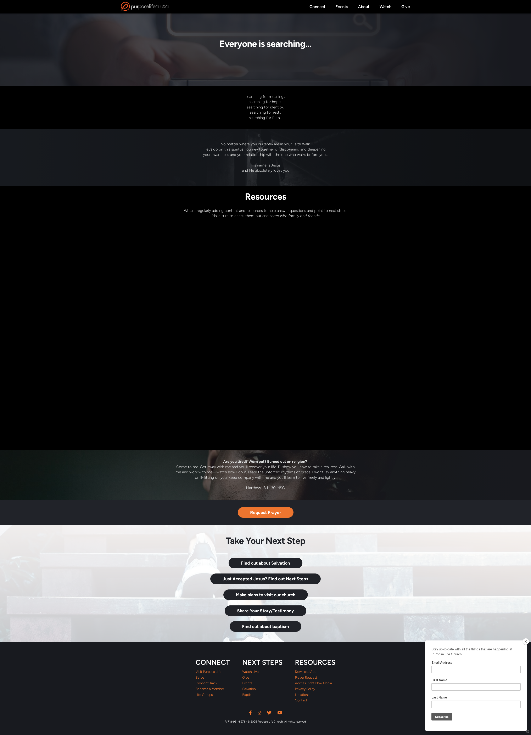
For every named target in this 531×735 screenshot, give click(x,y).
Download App (305, 672)
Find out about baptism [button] (265, 626)
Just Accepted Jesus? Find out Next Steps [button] (265, 578)
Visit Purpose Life (208, 672)
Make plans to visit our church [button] (265, 594)
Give (245, 677)
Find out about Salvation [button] (265, 563)
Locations (302, 695)
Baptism (248, 695)
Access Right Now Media (313, 683)
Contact (301, 700)
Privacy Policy (305, 689)
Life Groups (204, 695)
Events (247, 683)
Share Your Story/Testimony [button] (265, 610)
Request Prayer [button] (265, 512)
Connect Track (206, 683)
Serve (200, 677)
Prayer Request (306, 677)
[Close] (526, 641)
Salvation (249, 689)
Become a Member (210, 689)
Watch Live (250, 672)
